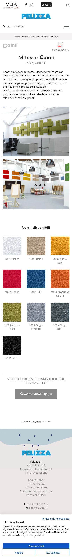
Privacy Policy (36, 483)
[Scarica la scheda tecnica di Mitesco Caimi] (60, 44)
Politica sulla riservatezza (55, 518)
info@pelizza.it (37, 507)
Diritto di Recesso (36, 487)
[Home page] (36, 16)
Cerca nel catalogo (14, 26)
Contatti (46, 4)
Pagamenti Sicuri (36, 494)
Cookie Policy (36, 479)
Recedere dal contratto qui (36, 491)
